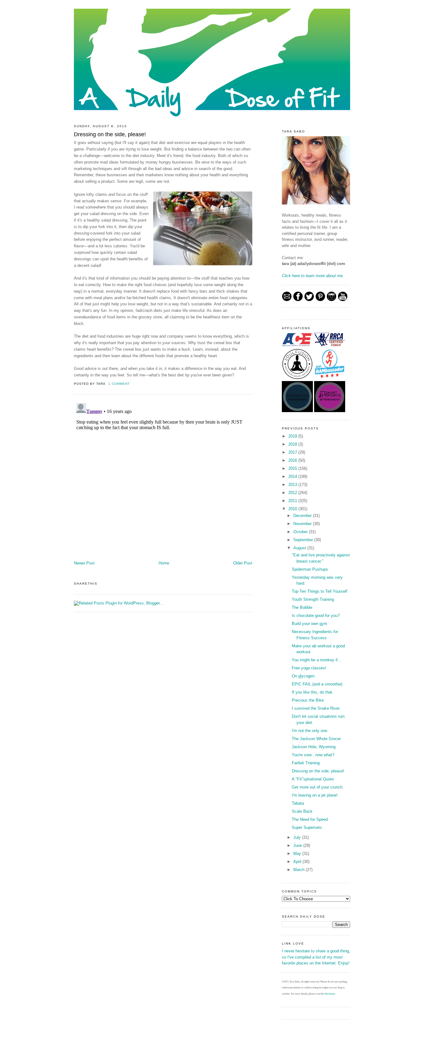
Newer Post (84, 563)
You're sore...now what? (313, 755)
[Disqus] (163, 478)
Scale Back (302, 811)
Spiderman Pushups (310, 569)
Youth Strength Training (313, 599)
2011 (293, 500)
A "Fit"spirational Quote (313, 779)
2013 (293, 484)
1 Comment (119, 383)
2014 (293, 476)
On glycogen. (304, 676)
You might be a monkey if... (316, 660)
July (297, 837)
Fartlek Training (306, 763)
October (301, 531)
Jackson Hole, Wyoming (314, 746)
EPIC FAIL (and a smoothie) (317, 684)
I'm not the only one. (310, 730)
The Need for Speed (310, 819)
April (298, 861)
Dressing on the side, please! (110, 134)
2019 (293, 436)
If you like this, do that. (312, 692)
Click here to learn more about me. (313, 275)
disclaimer (330, 993)
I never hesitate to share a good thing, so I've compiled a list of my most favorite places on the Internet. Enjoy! (316, 957)
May (297, 853)
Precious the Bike (308, 700)
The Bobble (302, 607)
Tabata (298, 803)
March (299, 869)
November (303, 523)
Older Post (242, 563)
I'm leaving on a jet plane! (315, 795)
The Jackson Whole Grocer (316, 738)
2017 (293, 452)
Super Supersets (307, 827)
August (300, 548)
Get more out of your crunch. (318, 787)
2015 (293, 468)
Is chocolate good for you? (316, 615)
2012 (293, 492)
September (303, 539)
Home (164, 563)
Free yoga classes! (309, 668)
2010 (293, 508)
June (298, 845)
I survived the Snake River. (316, 708)
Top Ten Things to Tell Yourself (319, 591)
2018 (293, 444)
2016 (293, 460)
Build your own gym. (310, 623)
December (303, 515)
